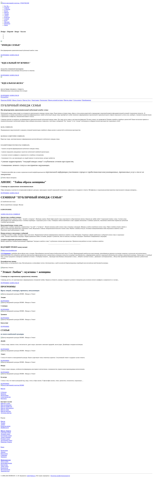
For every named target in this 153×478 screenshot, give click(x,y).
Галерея (6, 19)
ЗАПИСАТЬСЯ (14, 55)
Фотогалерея (4, 395)
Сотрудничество (6, 397)
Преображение (86, 100)
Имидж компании (6, 405)
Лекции (3, 452)
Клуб (5, 20)
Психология (4, 468)
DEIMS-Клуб (5, 427)
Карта (6, 25)
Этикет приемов (6, 437)
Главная (6, 7)
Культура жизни (5, 426)
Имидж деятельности (7, 408)
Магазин (6, 22)
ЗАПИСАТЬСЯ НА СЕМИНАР (10, 214)
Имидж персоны (6, 411)
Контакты (7, 23)
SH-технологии (5, 469)
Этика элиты (4, 466)
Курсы (6, 11)
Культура (7, 17)
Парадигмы (4, 465)
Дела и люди (4, 461)
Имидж (6, 12)
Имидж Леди (27, 100)
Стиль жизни (77, 100)
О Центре (7, 9)
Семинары (4, 455)
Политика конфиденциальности (60, 475)
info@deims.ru (31, 475)
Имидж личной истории (55, 100)
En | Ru (7, 6)
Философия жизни (6, 463)
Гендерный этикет (6, 435)
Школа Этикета (17, 100)
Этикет (6, 15)
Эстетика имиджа (6, 413)
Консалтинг (4, 453)
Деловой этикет (5, 434)
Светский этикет (6, 432)
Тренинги (4, 457)
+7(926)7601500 (24, 3)
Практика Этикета (6, 442)
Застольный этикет (6, 440)
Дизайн (6, 14)
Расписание (43, 100)
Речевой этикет (5, 439)
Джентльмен (35, 100)
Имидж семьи (68, 100)
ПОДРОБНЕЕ (5, 55)
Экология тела (5, 471)
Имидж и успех (5, 403)
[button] (3, 97)
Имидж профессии (6, 406)
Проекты (3, 394)
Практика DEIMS (6, 100)
